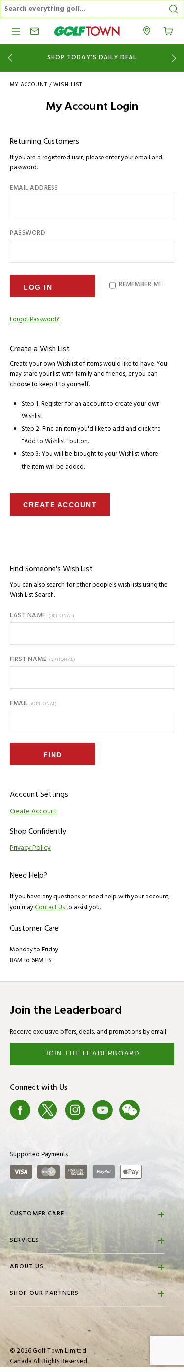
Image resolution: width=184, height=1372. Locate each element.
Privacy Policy (30, 848)
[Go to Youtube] (102, 1110)
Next (176, 58)
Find (52, 755)
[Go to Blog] (157, 1110)
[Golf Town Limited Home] (87, 31)
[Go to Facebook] (20, 1110)
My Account (28, 84)
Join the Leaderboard (92, 1053)
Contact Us (50, 907)
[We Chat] (129, 1110)
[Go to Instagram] (75, 1110)
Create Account (60, 505)
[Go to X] (47, 1110)
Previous (8, 58)
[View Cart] (168, 30)
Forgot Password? (34, 320)
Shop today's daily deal (92, 58)
